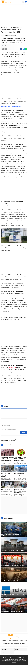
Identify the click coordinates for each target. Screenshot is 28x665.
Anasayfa (2, 34)
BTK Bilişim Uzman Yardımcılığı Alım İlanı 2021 (19, 475)
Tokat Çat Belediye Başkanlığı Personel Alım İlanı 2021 (7, 475)
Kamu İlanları (7, 34)
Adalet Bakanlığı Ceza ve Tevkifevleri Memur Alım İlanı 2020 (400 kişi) (7, 459)
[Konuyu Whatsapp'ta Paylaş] (26, 49)
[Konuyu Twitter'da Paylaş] (24, 49)
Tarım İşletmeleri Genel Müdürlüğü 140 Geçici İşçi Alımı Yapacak (20, 459)
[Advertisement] (14, 87)
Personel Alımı (12, 367)
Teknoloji (19, 660)
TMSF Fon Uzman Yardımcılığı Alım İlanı (6, 490)
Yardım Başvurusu (12, 660)
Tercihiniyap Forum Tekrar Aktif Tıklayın (11, 106)
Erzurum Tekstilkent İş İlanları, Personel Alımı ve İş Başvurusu (20, 491)
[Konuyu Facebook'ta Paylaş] (21, 49)
